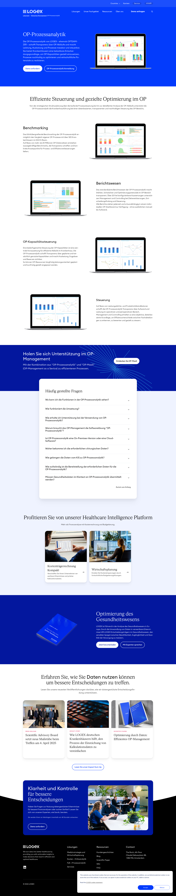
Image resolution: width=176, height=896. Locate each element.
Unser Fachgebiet (91, 11)
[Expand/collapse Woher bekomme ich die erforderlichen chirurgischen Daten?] (129, 449)
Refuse (162, 887)
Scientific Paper (103, 860)
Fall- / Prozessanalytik (76, 863)
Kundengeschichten (105, 852)
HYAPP (148, 3)
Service (137, 3)
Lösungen (76, 11)
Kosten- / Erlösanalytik (76, 859)
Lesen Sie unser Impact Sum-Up (88, 767)
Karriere (126, 3)
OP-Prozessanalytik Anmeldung (60, 69)
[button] (152, 11)
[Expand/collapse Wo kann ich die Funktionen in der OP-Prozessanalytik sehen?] (129, 401)
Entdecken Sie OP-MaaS (126, 361)
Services (70, 867)
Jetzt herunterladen (107, 645)
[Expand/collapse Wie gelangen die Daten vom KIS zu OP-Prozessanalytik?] (129, 458)
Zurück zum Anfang (123, 487)
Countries (114, 3)
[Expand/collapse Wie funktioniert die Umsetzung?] (129, 410)
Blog (98, 856)
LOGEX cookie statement (94, 882)
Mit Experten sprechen (132, 645)
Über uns (119, 11)
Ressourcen (107, 11)
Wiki (98, 864)
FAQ (98, 868)
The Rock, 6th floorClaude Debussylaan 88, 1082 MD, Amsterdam (136, 855)
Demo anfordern (32, 69)
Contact (130, 847)
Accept (145, 887)
